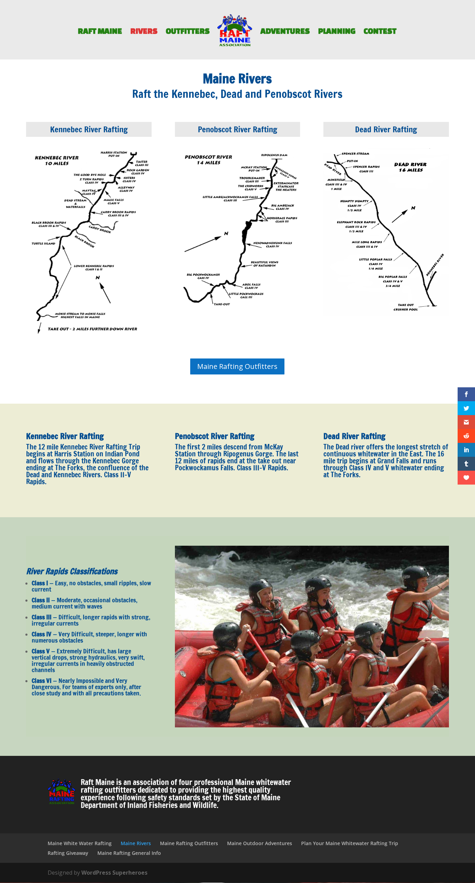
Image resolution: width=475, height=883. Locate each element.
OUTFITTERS (188, 31)
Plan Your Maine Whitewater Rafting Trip (349, 843)
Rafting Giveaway (68, 853)
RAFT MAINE (100, 31)
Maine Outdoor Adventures (259, 843)
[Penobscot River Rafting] (237, 310)
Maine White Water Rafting (80, 843)
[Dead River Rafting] (386, 314)
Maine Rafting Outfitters (237, 366)
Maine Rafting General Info (129, 853)
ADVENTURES (285, 31)
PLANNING (336, 31)
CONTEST (380, 31)
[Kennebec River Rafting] (89, 336)
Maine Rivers (136, 843)
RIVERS (144, 31)
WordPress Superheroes (114, 872)
